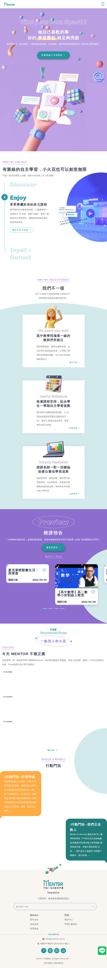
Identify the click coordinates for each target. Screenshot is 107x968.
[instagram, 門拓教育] (50, 950)
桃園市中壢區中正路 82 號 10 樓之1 (55, 944)
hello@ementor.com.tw (55, 939)
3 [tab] (56, 608)
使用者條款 (48, 963)
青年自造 (34, 919)
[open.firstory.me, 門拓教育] (63, 950)
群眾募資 (34, 928)
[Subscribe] (92, 906)
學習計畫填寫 (70, 924)
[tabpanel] (27, 574)
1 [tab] (44, 608)
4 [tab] (62, 608)
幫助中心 (68, 919)
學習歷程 (47, 37)
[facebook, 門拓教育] (43, 950)
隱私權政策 (58, 963)
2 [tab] (50, 608)
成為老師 (34, 924)
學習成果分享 (19, 237)
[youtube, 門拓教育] (56, 950)
